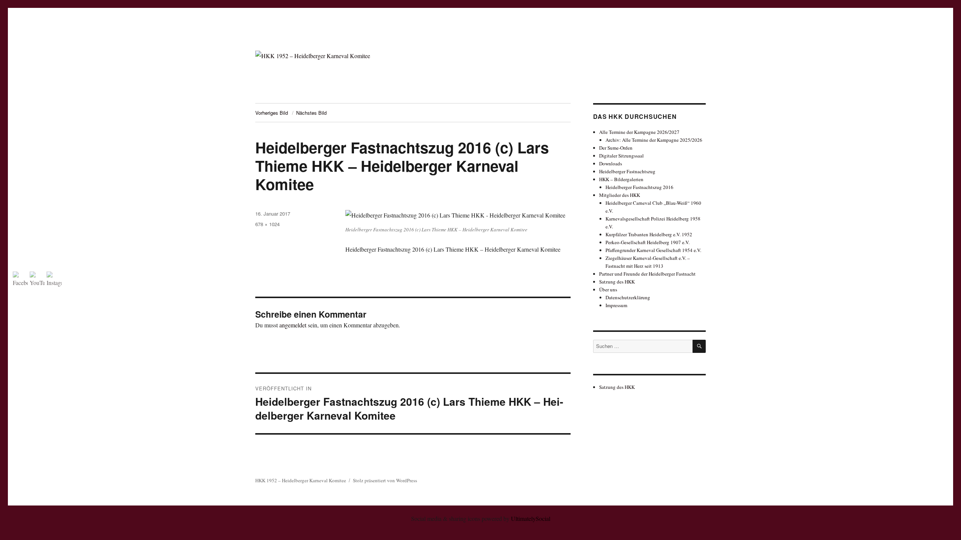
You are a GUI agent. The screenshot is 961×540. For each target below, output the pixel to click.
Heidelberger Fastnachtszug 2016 (639, 187)
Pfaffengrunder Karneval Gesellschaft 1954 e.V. (653, 250)
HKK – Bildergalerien (621, 179)
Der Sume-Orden (616, 147)
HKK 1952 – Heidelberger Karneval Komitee (300, 480)
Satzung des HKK (617, 281)
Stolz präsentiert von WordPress (385, 480)
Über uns (608, 289)
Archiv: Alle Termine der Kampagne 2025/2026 (654, 139)
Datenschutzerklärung (628, 297)
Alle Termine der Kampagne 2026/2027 (639, 132)
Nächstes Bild (311, 112)
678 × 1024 (267, 224)
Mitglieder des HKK (619, 195)
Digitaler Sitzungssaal (621, 155)
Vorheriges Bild (271, 112)
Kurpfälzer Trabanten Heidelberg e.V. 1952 (649, 234)
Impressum (616, 305)
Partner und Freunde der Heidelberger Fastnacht (647, 273)
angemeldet (292, 325)
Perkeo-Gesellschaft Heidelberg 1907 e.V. (648, 242)
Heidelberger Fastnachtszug (627, 171)
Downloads (610, 163)
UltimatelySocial (530, 518)
